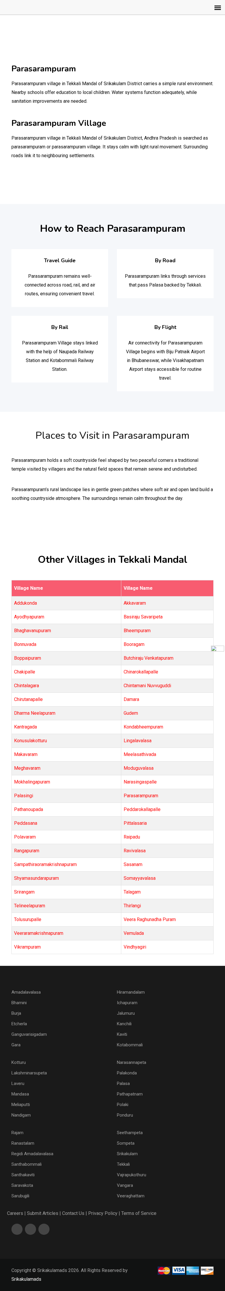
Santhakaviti (23, 1174)
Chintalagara (26, 685)
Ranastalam (22, 1143)
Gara (16, 1044)
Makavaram (26, 754)
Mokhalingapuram (32, 782)
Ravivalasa (135, 850)
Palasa (123, 1083)
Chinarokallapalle (141, 672)
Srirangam (24, 892)
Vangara (125, 1185)
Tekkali (123, 1164)
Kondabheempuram (143, 727)
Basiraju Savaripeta (143, 617)
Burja (16, 1013)
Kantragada (25, 727)
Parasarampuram (141, 795)
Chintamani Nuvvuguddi (147, 685)
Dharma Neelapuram (34, 713)
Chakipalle (24, 672)
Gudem (131, 713)
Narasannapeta (131, 1062)
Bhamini (19, 1002)
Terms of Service (138, 1213)
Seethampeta (130, 1132)
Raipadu (132, 837)
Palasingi (23, 795)
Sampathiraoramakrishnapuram (45, 864)
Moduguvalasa (139, 768)
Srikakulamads (26, 1279)
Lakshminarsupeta (29, 1073)
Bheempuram (137, 630)
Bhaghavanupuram (32, 630)
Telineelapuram (29, 905)
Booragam (134, 644)
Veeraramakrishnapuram (38, 933)
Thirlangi (132, 905)
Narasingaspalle (140, 782)
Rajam (17, 1132)
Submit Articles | (44, 1213)
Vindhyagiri (135, 947)
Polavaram (25, 837)
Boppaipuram (27, 658)
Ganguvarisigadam (29, 1034)
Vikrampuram (27, 947)
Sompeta (125, 1143)
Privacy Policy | (104, 1213)
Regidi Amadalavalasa (32, 1153)
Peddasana (25, 823)
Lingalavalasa (137, 740)
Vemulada (134, 933)
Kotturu (18, 1062)
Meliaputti (20, 1104)
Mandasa (20, 1094)
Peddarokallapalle (142, 809)
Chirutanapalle (28, 699)
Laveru (17, 1083)
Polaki (122, 1104)
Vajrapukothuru (131, 1174)
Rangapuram (26, 850)
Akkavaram (135, 603)
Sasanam (133, 864)
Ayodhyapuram (29, 617)
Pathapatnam (130, 1094)
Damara (131, 699)
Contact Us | (74, 1213)
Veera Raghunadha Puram (150, 919)
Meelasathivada (140, 754)
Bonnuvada (25, 644)
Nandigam (21, 1115)
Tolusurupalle (27, 919)
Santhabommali (26, 1164)
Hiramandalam (131, 992)
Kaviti (122, 1034)
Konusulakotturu (30, 740)
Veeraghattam (130, 1196)
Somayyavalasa (140, 878)
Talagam (132, 892)
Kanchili (124, 1023)
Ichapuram (127, 1002)
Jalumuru (126, 1013)
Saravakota (22, 1185)
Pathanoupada (28, 809)
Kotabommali (130, 1044)
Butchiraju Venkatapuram (148, 658)
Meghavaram (27, 768)
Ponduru (125, 1115)
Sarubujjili (20, 1196)
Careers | (16, 1213)
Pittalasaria (135, 823)
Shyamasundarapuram (36, 878)
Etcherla (19, 1023)
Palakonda (127, 1073)
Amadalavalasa (26, 992)
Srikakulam (127, 1153)
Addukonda (25, 603)
